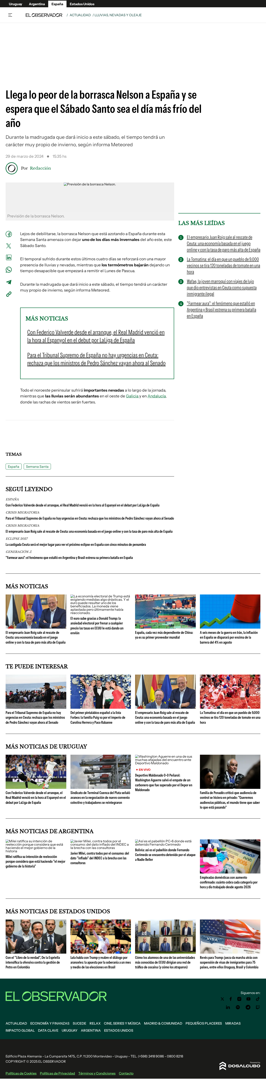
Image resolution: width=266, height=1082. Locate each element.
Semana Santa (37, 466)
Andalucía (157, 396)
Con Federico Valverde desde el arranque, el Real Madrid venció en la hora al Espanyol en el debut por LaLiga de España (82, 505)
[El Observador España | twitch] (257, 1007)
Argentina (37, 4)
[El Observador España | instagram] (239, 998)
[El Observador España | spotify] (237, 1007)
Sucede (79, 1023)
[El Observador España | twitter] (222, 998)
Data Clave (48, 1030)
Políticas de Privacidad (57, 1073)
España (57, 4)
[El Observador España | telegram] (247, 1007)
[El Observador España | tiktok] (257, 998)
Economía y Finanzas (49, 1023)
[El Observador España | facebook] (230, 998)
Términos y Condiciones (97, 1073)
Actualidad (80, 15)
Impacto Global (20, 1030)
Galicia (132, 396)
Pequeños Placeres (204, 1023)
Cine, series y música (122, 1023)
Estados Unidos (82, 4)
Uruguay (15, 4)
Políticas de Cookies (21, 1073)
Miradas (233, 1023)
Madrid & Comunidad (163, 1023)
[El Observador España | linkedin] (227, 1007)
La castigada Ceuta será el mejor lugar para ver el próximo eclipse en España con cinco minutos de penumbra (76, 544)
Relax (95, 1023)
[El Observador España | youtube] (248, 998)
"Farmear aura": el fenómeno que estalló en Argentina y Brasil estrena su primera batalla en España (69, 558)
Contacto (126, 1073)
